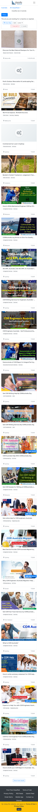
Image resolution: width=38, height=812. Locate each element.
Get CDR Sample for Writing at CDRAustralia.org (19, 487)
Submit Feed (30, 793)
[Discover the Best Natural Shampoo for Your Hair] (19, 39)
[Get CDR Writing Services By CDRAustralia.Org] (19, 413)
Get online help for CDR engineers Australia (17, 518)
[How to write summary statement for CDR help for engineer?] (19, 663)
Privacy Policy (8, 793)
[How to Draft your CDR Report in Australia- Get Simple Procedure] (19, 757)
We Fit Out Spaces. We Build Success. (15, 112)
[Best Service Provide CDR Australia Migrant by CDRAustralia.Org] (19, 538)
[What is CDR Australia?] (19, 632)
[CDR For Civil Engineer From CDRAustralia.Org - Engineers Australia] (19, 725)
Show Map (8, 23)
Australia (4, 8)
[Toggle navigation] (34, 2)
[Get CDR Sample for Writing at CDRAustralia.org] (19, 476)
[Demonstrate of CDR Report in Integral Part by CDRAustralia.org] (19, 351)
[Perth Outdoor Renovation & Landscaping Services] (19, 70)
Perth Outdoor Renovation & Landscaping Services (20, 81)
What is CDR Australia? (10, 643)
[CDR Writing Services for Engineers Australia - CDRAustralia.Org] (19, 289)
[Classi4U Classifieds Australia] (17, 3)
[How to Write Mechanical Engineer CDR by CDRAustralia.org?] (19, 195)
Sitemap (19, 800)
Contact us (29, 797)
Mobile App (19, 797)
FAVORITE (16, 26)
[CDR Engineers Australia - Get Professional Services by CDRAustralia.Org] (19, 320)
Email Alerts (9, 797)
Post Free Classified (13, 790)
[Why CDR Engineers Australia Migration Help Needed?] (19, 569)
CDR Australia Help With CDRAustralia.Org (17, 456)
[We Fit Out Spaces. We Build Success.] (19, 101)
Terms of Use (27, 790)
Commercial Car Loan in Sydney (13, 144)
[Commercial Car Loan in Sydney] (19, 133)
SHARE (25, 26)
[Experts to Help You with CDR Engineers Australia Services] (19, 694)
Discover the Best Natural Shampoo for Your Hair (19, 50)
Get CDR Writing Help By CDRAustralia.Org (17, 393)
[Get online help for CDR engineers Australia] (19, 507)
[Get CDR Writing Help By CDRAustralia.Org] (19, 382)
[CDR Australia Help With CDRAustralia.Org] (19, 445)
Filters (4, 15)
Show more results (19, 780)
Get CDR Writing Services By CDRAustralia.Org (18, 424)
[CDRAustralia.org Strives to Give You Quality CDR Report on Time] (19, 226)
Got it (19, 809)
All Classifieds (14, 8)
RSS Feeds (19, 793)
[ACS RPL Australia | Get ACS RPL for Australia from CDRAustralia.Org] (19, 257)
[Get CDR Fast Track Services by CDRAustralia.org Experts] (19, 601)
